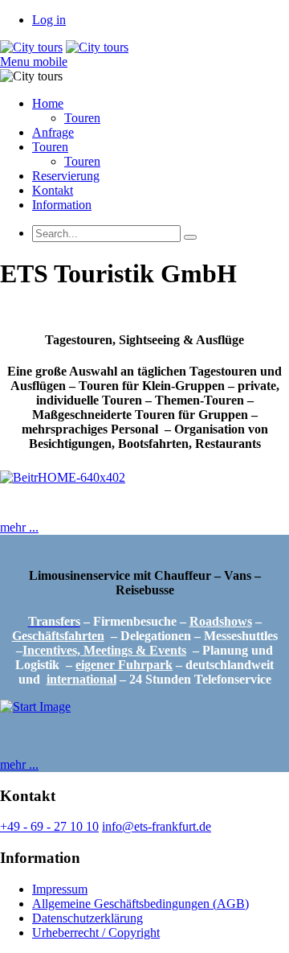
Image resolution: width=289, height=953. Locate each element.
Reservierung (66, 176)
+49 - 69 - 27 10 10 (49, 826)
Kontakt (52, 190)
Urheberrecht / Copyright (96, 932)
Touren (82, 118)
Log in (49, 20)
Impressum (60, 889)
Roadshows (220, 621)
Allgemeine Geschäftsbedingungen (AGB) (140, 903)
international (81, 679)
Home (47, 103)
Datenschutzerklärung (87, 918)
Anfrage (53, 132)
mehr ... (19, 527)
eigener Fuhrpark (124, 665)
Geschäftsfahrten (58, 636)
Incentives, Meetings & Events (104, 650)
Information (62, 205)
